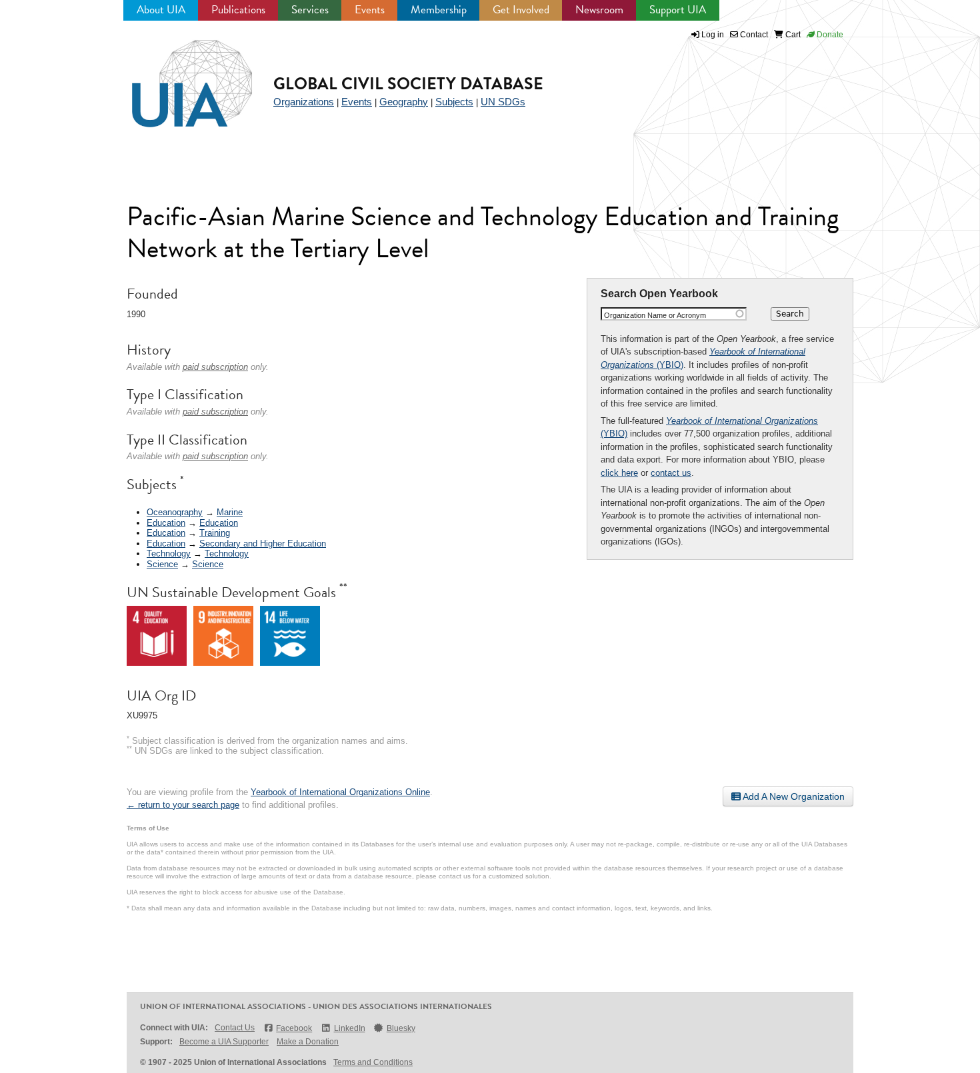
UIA (177, 76)
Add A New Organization (793, 796)
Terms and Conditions (373, 1062)
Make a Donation (308, 1041)
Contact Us (235, 1027)
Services (310, 9)
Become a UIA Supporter (224, 1041)
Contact (753, 34)
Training (214, 533)
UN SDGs (503, 101)
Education (166, 523)
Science (162, 564)
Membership (439, 9)
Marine (230, 512)
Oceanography (175, 512)
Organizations (303, 101)
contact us (671, 473)
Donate (829, 34)
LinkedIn (349, 1028)
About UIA (161, 9)
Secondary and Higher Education (262, 543)
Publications (238, 9)
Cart (792, 34)
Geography (403, 101)
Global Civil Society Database (408, 83)
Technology (169, 553)
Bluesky (401, 1028)
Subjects (454, 101)
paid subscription (215, 367)
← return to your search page (183, 805)
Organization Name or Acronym (655, 315)
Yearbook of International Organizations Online (340, 792)
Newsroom (599, 9)
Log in (712, 34)
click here (619, 473)
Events (370, 9)
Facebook (294, 1028)
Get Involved (521, 9)
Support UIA (677, 9)
